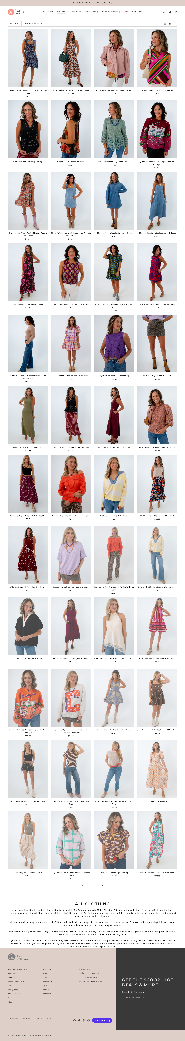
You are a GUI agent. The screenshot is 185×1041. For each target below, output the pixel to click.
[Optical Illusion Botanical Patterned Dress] (157, 272)
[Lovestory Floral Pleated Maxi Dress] (28, 272)
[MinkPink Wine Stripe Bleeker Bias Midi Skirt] (71, 415)
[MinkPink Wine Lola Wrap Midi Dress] (114, 415)
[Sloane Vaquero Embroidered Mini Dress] (114, 698)
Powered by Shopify (42, 1035)
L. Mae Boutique (17, 1035)
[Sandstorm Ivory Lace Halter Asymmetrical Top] (114, 626)
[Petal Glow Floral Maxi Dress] (157, 769)
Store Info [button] (84, 969)
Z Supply (46, 973)
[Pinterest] (84, 1020)
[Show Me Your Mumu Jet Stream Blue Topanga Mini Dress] (71, 201)
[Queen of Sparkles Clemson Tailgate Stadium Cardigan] (28, 698)
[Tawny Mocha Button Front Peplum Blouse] (157, 415)
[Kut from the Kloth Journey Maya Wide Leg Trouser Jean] (28, 343)
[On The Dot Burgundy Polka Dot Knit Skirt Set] (28, 555)
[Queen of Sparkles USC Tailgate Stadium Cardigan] (157, 129)
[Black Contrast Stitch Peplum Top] (28, 129)
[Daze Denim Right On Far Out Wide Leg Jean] (157, 555)
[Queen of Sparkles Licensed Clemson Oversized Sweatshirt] (71, 698)
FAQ (9, 985)
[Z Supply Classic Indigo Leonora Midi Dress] (157, 201)
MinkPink (47, 994)
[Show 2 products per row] (165, 24)
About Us (11, 977)
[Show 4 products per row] (174, 24)
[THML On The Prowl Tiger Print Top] (114, 840)
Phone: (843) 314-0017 (88, 977)
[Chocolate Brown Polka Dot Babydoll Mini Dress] (157, 698)
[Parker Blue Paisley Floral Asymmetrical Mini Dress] (28, 58)
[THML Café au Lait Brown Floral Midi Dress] (71, 58)
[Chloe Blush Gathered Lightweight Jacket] (114, 58)
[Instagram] (88, 1020)
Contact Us (12, 973)
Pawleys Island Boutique (89, 973)
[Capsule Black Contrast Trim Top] (28, 626)
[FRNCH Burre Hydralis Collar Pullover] (114, 484)
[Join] (177, 997)
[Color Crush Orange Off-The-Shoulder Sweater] (71, 484)
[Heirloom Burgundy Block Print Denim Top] (71, 272)
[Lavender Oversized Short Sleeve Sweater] (71, 555)
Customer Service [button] (17, 969)
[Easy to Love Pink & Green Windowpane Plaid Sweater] (71, 840)
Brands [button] (47, 969)
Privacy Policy (13, 990)
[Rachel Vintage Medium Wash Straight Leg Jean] (71, 769)
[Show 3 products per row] (169, 24)
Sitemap (11, 1002)
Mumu (46, 990)
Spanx (45, 985)
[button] (48, 12)
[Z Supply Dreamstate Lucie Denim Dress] (114, 201)
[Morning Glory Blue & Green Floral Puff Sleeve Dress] (114, 272)
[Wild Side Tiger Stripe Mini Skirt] (157, 343)
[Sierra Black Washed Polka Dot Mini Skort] (28, 769)
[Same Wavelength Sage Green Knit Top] (114, 129)
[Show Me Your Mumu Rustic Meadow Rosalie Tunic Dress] (28, 201)
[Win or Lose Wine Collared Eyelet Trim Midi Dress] (71, 626)
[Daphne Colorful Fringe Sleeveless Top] (157, 58)
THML (45, 977)
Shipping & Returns (16, 981)
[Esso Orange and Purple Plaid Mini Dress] (71, 343)
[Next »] (111, 885)
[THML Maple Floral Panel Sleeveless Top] (71, 129)
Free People (47, 981)
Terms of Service (14, 994)
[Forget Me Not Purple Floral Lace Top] (114, 343)
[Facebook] (74, 1020)
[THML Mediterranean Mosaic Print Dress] (157, 840)
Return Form (13, 998)
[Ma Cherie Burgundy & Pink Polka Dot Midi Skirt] (28, 484)
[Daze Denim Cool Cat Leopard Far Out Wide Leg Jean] (114, 555)
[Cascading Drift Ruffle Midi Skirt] (28, 840)
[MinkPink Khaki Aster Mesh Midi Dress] (28, 415)
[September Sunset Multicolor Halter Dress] (157, 626)
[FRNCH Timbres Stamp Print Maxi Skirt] (157, 484)
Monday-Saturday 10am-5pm (91, 981)
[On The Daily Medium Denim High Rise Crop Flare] (114, 769)
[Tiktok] (79, 1020)
